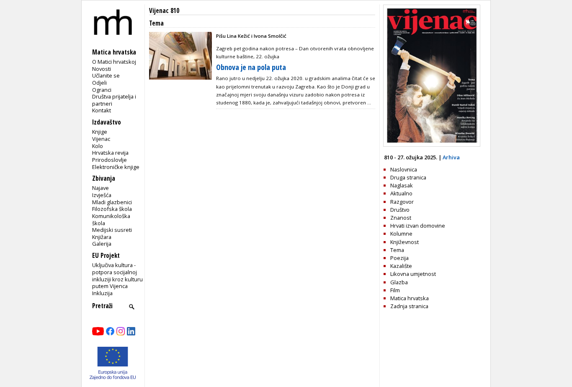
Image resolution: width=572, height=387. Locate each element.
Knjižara (101, 237)
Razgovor (402, 201)
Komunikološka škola (111, 219)
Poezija (399, 258)
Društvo (400, 209)
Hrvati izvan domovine (417, 225)
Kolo (97, 146)
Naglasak (401, 185)
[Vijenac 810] (431, 144)
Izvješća (101, 195)
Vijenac (101, 139)
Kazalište (401, 266)
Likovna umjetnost (413, 274)
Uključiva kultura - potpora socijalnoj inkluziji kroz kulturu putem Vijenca (117, 275)
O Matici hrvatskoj (114, 61)
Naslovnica (403, 169)
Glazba (399, 282)
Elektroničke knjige (115, 167)
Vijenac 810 (164, 10)
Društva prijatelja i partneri (114, 100)
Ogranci (101, 90)
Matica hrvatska (409, 298)
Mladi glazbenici (112, 202)
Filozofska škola (112, 209)
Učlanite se (106, 75)
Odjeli (99, 82)
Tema (397, 250)
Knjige (99, 131)
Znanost (400, 217)
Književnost (404, 242)
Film (395, 290)
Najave (100, 188)
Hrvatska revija (110, 152)
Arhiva (451, 157)
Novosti (101, 69)
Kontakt (101, 110)
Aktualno (401, 193)
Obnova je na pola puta (251, 67)
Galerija (101, 243)
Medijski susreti (112, 230)
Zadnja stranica (409, 306)
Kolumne (401, 233)
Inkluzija (102, 293)
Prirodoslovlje (109, 160)
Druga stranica (408, 177)
